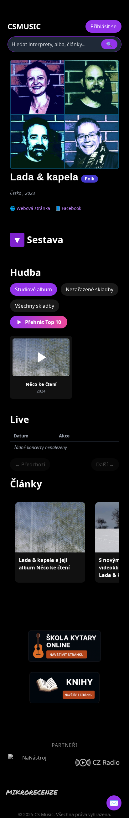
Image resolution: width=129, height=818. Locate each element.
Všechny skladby (34, 305)
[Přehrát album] (41, 357)
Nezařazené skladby (89, 289)
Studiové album (33, 289)
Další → (105, 464)
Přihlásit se (103, 26)
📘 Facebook (68, 208)
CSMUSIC (24, 26)
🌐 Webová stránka (30, 208)
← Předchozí (30, 464)
